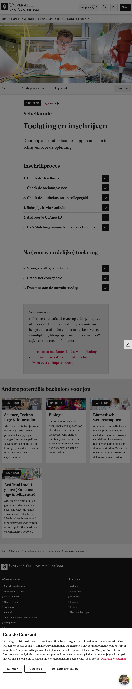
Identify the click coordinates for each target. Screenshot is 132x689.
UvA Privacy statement (114, 658)
